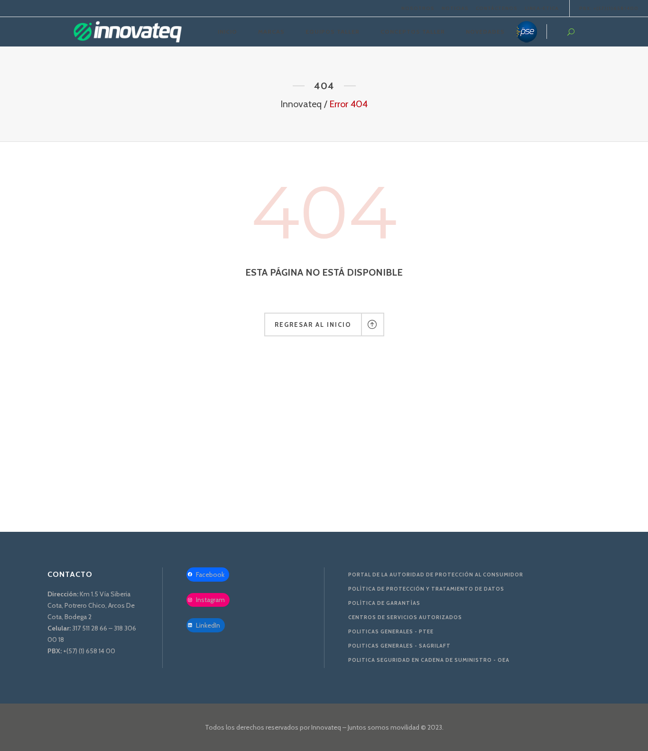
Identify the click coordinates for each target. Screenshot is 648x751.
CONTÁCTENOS (497, 8)
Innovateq (301, 104)
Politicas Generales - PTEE (391, 631)
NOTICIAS (455, 8)
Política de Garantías (384, 603)
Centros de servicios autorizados (405, 617)
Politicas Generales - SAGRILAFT (399, 645)
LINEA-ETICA (542, 8)
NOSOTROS (418, 8)
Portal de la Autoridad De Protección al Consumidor (435, 574)
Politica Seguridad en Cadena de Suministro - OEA (428, 660)
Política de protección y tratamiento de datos (426, 588)
